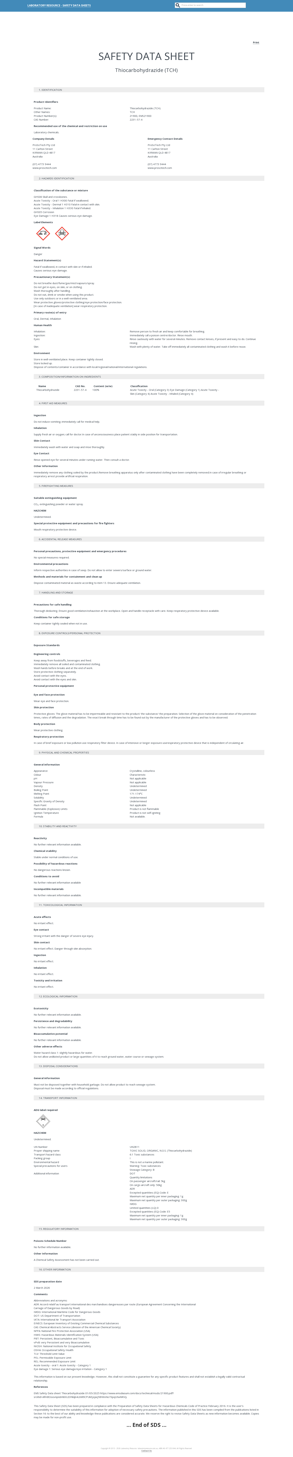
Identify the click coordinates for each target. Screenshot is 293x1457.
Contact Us (146, 1451)
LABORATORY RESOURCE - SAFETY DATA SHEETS (59, 5)
